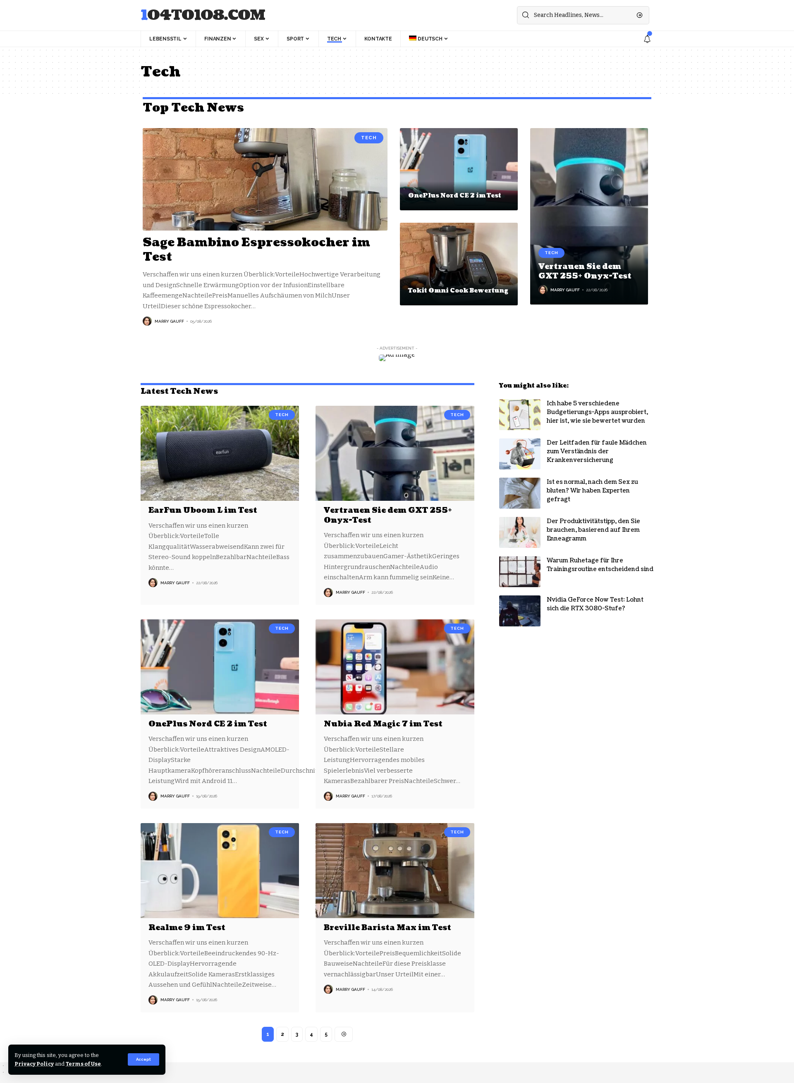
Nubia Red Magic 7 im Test (383, 724)
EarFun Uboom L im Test (202, 510)
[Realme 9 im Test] (220, 870)
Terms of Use (83, 1064)
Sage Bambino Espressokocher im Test (256, 249)
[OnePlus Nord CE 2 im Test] (459, 169)
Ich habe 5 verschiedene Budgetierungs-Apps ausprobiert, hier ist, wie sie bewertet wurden (597, 412)
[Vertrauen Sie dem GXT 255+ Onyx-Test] (589, 216)
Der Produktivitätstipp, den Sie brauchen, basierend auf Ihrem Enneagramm (593, 530)
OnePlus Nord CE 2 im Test (454, 196)
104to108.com (203, 15)
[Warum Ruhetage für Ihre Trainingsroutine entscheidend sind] (519, 571)
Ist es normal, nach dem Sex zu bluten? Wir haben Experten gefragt (592, 490)
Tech (369, 137)
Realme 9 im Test (186, 928)
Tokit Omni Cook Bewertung (458, 291)
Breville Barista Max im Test (387, 928)
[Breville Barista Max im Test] (395, 870)
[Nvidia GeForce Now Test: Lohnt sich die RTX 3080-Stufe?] (519, 610)
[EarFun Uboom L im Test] (220, 453)
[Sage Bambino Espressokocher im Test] (265, 179)
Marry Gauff (169, 321)
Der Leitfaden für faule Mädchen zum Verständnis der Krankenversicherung (597, 451)
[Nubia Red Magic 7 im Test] (395, 666)
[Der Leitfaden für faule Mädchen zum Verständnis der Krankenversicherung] (519, 453)
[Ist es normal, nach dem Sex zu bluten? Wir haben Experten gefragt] (519, 493)
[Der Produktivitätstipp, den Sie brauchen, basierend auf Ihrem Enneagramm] (519, 532)
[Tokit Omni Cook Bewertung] (459, 264)
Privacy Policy (34, 1064)
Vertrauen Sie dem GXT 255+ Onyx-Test (584, 271)
